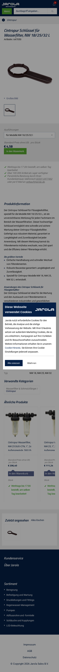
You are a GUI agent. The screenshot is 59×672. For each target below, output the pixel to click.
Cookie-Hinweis (12, 347)
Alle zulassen (14, 363)
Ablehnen (31, 363)
